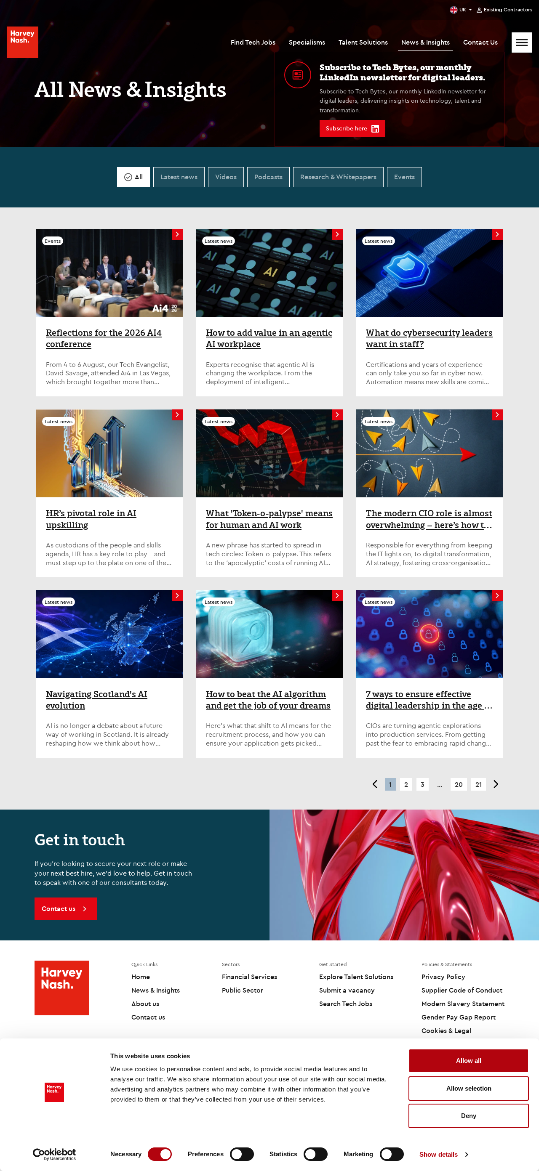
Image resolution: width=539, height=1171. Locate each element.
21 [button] (478, 784)
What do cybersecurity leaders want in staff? (429, 338)
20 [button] (459, 784)
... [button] (439, 784)
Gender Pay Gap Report (459, 1017)
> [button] (496, 784)
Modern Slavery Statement (463, 1003)
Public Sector (242, 990)
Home (140, 976)
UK (462, 9)
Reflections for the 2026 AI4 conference (104, 338)
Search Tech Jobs (345, 1003)
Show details (438, 1154)
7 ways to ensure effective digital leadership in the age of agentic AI (429, 700)
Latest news (178, 177)
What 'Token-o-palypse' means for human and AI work (269, 519)
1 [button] (390, 784)
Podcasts (268, 177)
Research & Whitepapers (338, 177)
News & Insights (425, 42)
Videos (226, 177)
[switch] (242, 1154)
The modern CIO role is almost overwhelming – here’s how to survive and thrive (429, 519)
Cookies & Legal (446, 1030)
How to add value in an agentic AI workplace (269, 338)
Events (404, 177)
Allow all (468, 1060)
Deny (468, 1115)
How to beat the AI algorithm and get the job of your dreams (268, 700)
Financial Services (249, 976)
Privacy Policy (443, 976)
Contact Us (480, 42)
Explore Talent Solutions (356, 976)
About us (145, 1003)
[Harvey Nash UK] (22, 42)
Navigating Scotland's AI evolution (96, 700)
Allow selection (468, 1088)
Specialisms (307, 42)
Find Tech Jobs (253, 42)
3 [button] (422, 784)
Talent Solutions (363, 42)
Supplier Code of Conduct (462, 990)
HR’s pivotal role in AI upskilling (91, 519)
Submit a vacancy (347, 990)
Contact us (148, 1017)
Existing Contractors (508, 10)
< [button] (374, 784)
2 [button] (406, 784)
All (139, 177)
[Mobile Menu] (521, 42)
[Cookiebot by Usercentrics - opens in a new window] (54, 1154)
